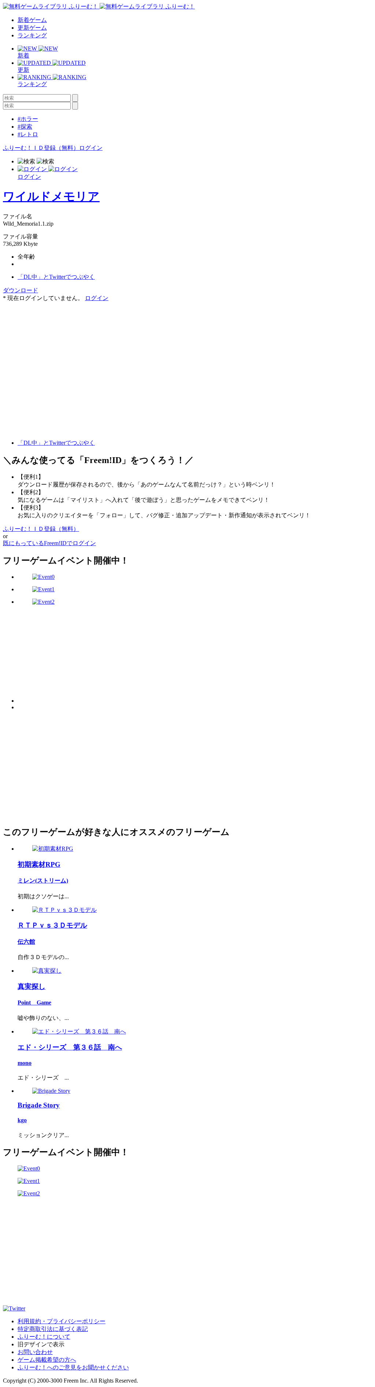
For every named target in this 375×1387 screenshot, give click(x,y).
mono (24, 1063)
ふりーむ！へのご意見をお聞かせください (73, 1367)
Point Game (34, 1002)
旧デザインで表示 (41, 1344)
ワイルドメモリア (51, 196)
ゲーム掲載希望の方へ (47, 1360)
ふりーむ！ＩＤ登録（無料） (41, 148)
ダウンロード (20, 290)
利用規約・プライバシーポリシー (61, 1321)
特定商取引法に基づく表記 (53, 1329)
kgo (22, 1120)
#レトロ (28, 134)
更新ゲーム (32, 28)
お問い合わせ (35, 1352)
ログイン (91, 148)
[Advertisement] (58, 348)
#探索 (25, 126)
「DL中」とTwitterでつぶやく (56, 277)
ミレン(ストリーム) (43, 880)
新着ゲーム (32, 20)
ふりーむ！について (44, 1337)
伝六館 (26, 942)
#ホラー (28, 119)
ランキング (32, 35)
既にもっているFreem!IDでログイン (49, 543)
